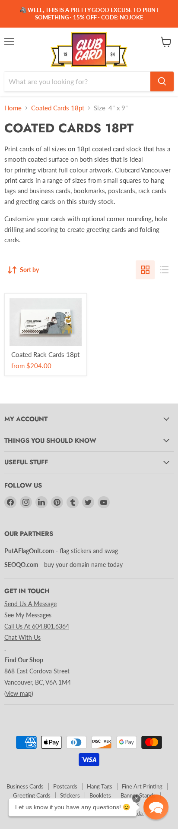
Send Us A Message (30, 603)
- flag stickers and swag (61, 550)
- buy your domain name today (63, 564)
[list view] (164, 269)
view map (19, 693)
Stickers (70, 795)
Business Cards (25, 786)
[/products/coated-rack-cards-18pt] (46, 322)
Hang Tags (99, 786)
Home (13, 108)
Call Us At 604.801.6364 (36, 626)
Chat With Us (22, 637)
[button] (155, 807)
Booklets (100, 795)
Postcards (65, 786)
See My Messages (27, 615)
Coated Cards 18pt (57, 108)
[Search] (162, 81)
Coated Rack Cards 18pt (45, 354)
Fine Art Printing (142, 786)
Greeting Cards (32, 795)
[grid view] (145, 269)
